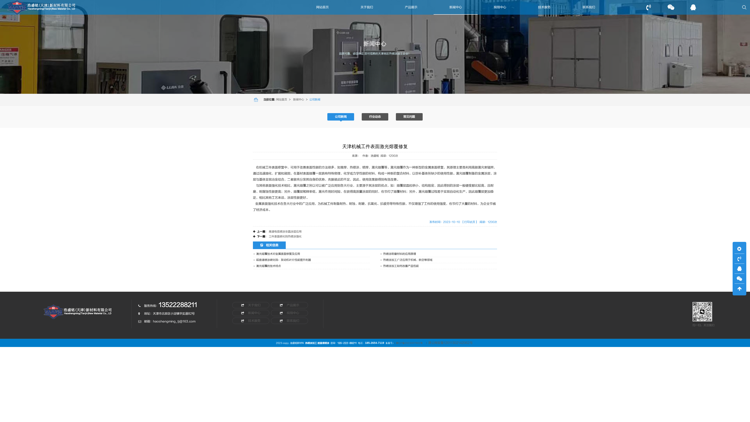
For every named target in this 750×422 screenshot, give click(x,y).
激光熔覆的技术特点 (268, 266)
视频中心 (500, 7)
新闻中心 (455, 7)
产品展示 (411, 7)
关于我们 (367, 7)
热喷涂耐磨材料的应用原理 (399, 254)
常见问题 (409, 116)
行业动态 (375, 116)
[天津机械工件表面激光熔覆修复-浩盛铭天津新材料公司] (78, 314)
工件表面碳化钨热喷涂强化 (285, 236)
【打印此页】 (470, 222)
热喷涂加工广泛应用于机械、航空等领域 (407, 260)
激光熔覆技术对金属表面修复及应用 (278, 254)
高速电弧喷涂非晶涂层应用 (285, 231)
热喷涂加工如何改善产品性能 (401, 266)
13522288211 (178, 304)
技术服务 (544, 7)
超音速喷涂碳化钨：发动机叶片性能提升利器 (283, 260)
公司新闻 (341, 116)
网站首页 (322, 7)
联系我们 (589, 7)
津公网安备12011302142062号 (450, 343)
